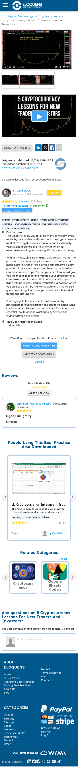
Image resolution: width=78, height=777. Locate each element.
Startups (9, 722)
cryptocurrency (20, 219)
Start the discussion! (16, 205)
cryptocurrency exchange (16, 228)
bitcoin (34, 219)
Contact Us (47, 680)
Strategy (9, 718)
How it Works (12, 678)
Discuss (39, 361)
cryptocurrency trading (27, 224)
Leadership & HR (14, 733)
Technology (11, 736)
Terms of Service (51, 673)
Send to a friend (17, 147)
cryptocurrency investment (54, 219)
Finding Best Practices (17, 685)
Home (7, 674)
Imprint (45, 669)
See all (63, 559)
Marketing (10, 729)
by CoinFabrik (57, 533)
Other (7, 744)
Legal (7, 725)
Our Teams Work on (25, 752)
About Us (9, 689)
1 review (24, 201)
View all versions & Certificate (20, 167)
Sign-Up (46, 731)
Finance (8, 715)
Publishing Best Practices (19, 681)
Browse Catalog (50, 728)
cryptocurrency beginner (55, 224)
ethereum (7, 224)
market (6, 219)
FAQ (43, 676)
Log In (45, 735)
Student (8, 740)
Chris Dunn (23, 190)
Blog (6, 692)
